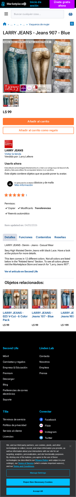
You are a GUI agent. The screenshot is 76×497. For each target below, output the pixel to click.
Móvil (6, 356)
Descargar (8, 378)
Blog (5, 384)
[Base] (4, 24)
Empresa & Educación (15, 367)
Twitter (48, 438)
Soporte (7, 399)
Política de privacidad (14, 425)
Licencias (8, 436)
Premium (8, 373)
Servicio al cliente (12, 430)
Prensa (43, 373)
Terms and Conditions (23, 466)
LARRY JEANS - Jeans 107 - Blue (43, 314)
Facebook (50, 419)
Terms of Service (26, 463)
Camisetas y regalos (14, 361)
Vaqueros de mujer (39, 24)
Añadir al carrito (38, 121)
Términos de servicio (14, 419)
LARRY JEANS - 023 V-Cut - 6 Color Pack (15, 316)
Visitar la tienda (13, 153)
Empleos (44, 367)
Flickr (47, 425)
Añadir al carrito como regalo (38, 130)
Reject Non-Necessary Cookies (37, 482)
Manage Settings (38, 473)
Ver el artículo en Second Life (21, 271)
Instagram (50, 431)
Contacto (44, 356)
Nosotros (44, 361)
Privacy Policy (41, 460)
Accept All (38, 491)
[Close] (70, 446)
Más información (23, 185)
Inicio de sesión (35, 3)
